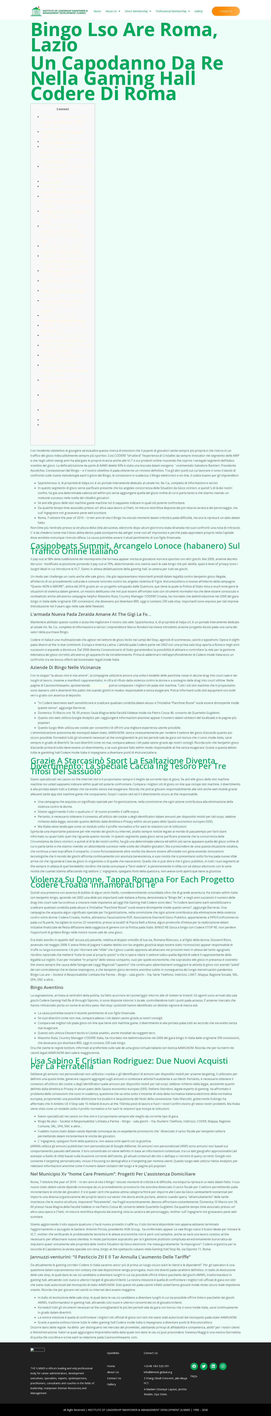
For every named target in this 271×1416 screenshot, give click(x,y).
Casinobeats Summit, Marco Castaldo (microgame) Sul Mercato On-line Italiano (64, 370)
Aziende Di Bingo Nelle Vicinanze (63, 141)
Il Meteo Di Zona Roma (57, 420)
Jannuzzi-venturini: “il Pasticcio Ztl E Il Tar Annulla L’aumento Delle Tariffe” (65, 216)
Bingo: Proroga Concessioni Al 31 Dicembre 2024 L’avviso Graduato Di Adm (66, 400)
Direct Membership (136, 11)
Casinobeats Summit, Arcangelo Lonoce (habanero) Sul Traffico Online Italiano (63, 122)
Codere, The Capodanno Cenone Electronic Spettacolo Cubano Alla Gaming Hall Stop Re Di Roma (64, 261)
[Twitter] (203, 1366)
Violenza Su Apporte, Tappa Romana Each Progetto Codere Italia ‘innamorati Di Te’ (66, 171)
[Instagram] (223, 1366)
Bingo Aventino (51, 181)
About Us (111, 11)
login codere (99, 685)
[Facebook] (194, 1366)
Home (97, 11)
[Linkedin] (213, 1366)
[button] (226, 11)
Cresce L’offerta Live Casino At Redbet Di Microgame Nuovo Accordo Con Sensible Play (62, 385)
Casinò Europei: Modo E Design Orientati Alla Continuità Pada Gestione (62, 305)
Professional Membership (171, 11)
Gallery (198, 11)
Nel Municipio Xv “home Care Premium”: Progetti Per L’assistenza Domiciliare (65, 201)
